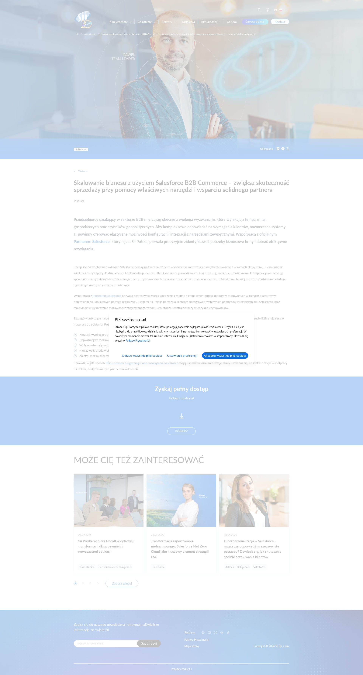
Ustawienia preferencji (182, 355)
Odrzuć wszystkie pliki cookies (142, 355)
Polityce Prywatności (138, 340)
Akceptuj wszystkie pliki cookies (225, 355)
